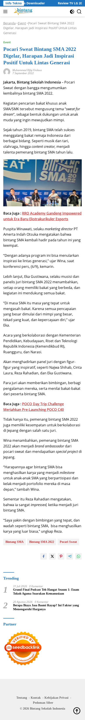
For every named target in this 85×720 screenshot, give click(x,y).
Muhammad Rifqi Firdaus (27, 70)
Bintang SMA (14, 541)
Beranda (9, 23)
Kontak (36, 697)
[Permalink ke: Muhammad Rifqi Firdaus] (6, 71)
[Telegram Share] (69, 556)
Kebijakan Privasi (56, 697)
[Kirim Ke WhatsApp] (78, 556)
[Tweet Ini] (52, 556)
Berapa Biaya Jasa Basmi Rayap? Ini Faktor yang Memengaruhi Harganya (46, 607)
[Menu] (6, 11)
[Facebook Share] (43, 556)
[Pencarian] (79, 11)
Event (22, 23)
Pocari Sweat (68, 541)
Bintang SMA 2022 (41, 541)
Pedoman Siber (43, 702)
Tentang (21, 697)
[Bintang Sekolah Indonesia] (22, 11)
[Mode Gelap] (72, 11)
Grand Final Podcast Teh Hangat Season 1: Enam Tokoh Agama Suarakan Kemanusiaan (46, 591)
